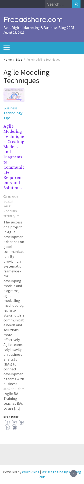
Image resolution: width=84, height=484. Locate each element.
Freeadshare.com (33, 20)
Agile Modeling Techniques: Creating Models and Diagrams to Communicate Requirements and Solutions (14, 157)
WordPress (30, 472)
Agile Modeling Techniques (11, 211)
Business (11, 108)
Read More (11, 417)
